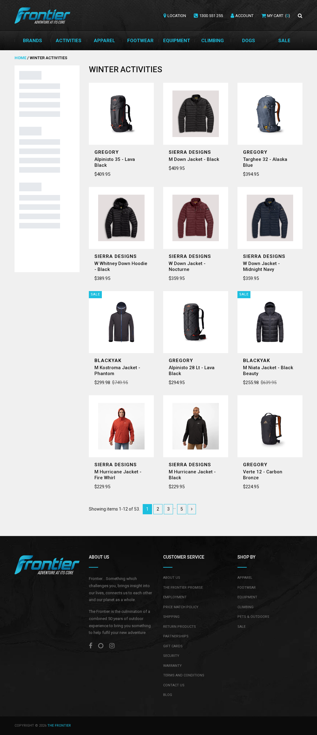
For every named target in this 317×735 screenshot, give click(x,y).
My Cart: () (278, 15)
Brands (32, 40)
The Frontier (59, 726)
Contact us (174, 685)
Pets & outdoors (253, 617)
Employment (175, 597)
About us (171, 578)
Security (171, 656)
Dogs (248, 40)
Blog (167, 695)
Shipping (171, 617)
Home (21, 57)
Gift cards (173, 646)
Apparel (104, 40)
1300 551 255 (211, 15)
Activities (68, 40)
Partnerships (176, 636)
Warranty (172, 666)
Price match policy (180, 607)
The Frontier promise (183, 588)
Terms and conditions (183, 675)
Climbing (212, 40)
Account (244, 15)
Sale (284, 40)
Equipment (176, 40)
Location (176, 15)
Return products (179, 627)
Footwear (140, 40)
